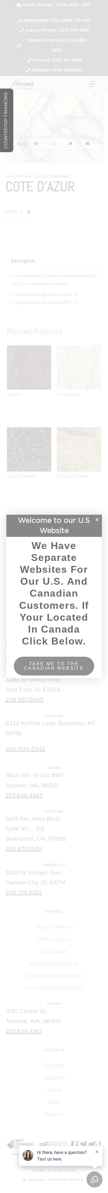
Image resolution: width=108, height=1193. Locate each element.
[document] (54, 596)
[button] (97, 519)
